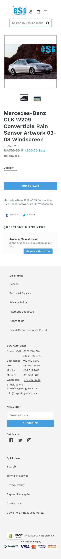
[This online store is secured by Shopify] (15, 535)
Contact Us (16, 320)
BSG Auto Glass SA (44, 535)
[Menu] (45, 11)
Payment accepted (21, 311)
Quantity (9, 167)
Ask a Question (39, 251)
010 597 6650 (31, 365)
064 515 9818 (31, 370)
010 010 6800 (31, 360)
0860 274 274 (31, 351)
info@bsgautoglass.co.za (22, 393)
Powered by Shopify (30, 541)
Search (14, 284)
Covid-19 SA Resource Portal (28, 330)
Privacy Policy (18, 302)
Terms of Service (20, 293)
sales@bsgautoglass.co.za (22, 388)
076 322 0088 (32, 379)
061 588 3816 (31, 375)
